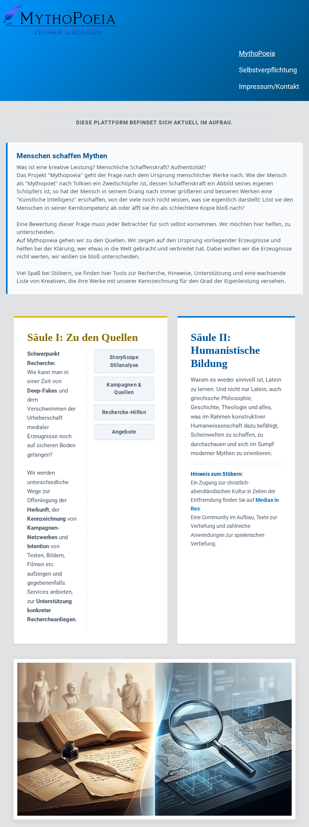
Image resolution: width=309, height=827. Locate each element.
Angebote (124, 432)
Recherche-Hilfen (124, 412)
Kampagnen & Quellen (124, 388)
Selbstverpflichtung (268, 70)
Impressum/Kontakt (269, 86)
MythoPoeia (257, 53)
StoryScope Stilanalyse (124, 361)
